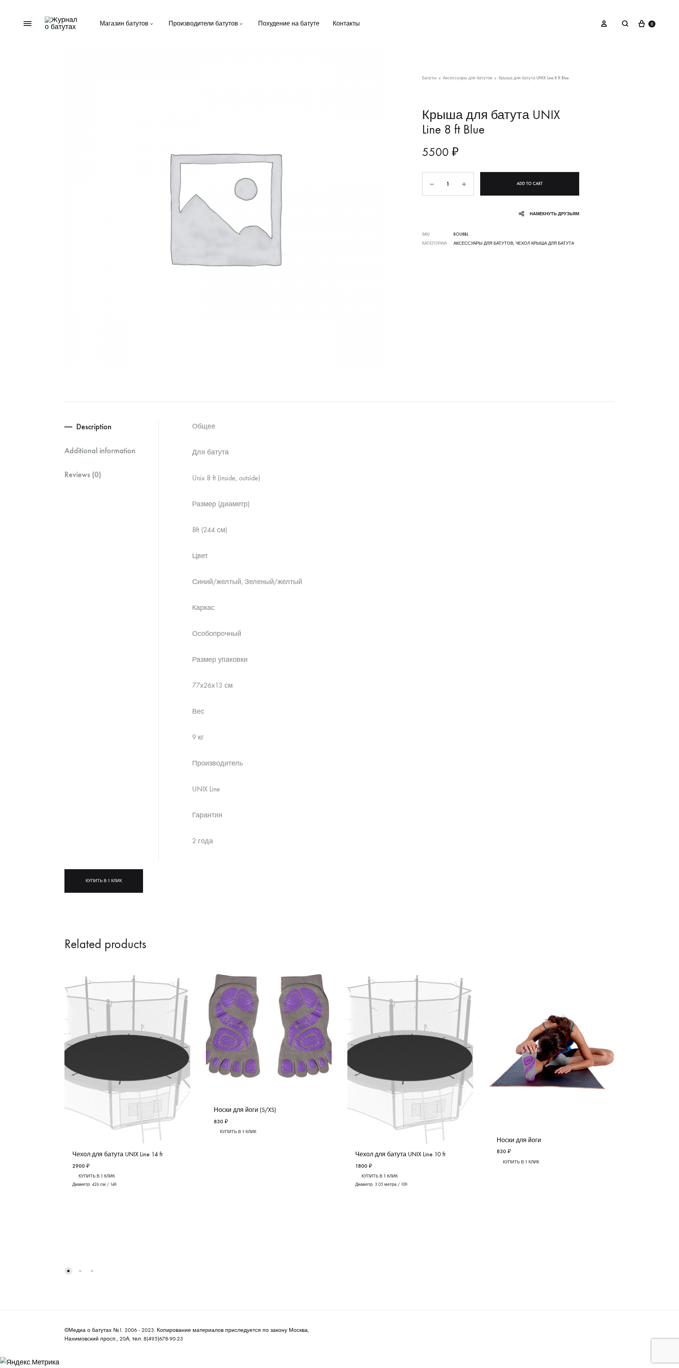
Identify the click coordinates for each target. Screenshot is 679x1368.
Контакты (346, 23)
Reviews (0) (82, 474)
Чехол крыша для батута (545, 243)
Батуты (429, 78)
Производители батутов (203, 23)
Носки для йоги (519, 1140)
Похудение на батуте (288, 23)
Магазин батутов (124, 23)
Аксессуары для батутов (467, 78)
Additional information (100, 450)
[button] (68, 1271)
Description (94, 426)
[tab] (111, 427)
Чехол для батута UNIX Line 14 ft (117, 1154)
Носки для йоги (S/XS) (245, 1109)
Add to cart (530, 183)
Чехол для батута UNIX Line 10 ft (400, 1154)
